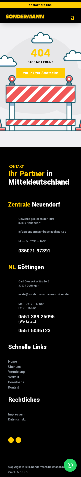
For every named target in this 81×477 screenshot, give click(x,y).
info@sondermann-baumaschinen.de (42, 231)
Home (12, 361)
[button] (70, 465)
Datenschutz (17, 419)
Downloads (16, 382)
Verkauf (13, 377)
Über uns (14, 367)
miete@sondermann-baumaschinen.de (43, 294)
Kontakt (13, 387)
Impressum (16, 414)
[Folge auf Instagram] (18, 440)
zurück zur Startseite (40, 73)
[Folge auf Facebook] (11, 440)
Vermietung (16, 372)
